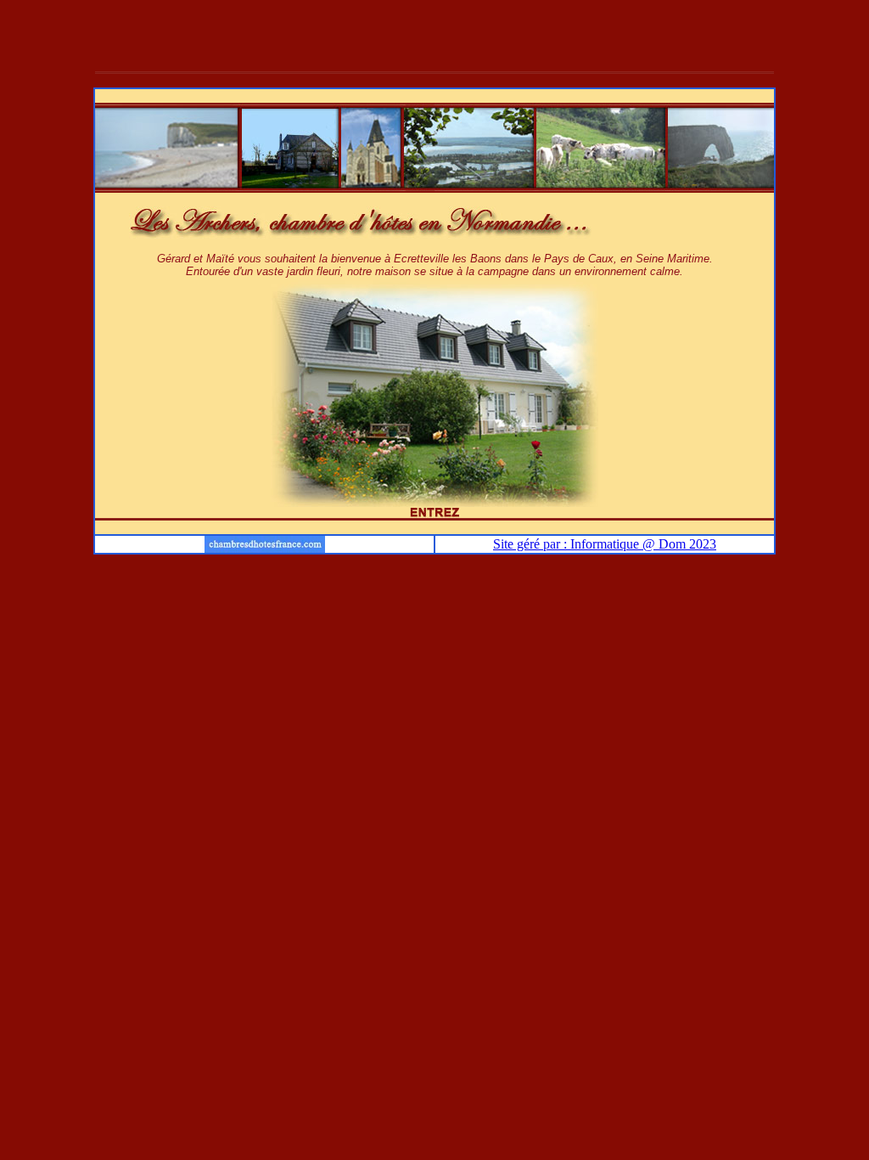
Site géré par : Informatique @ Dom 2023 (604, 544)
